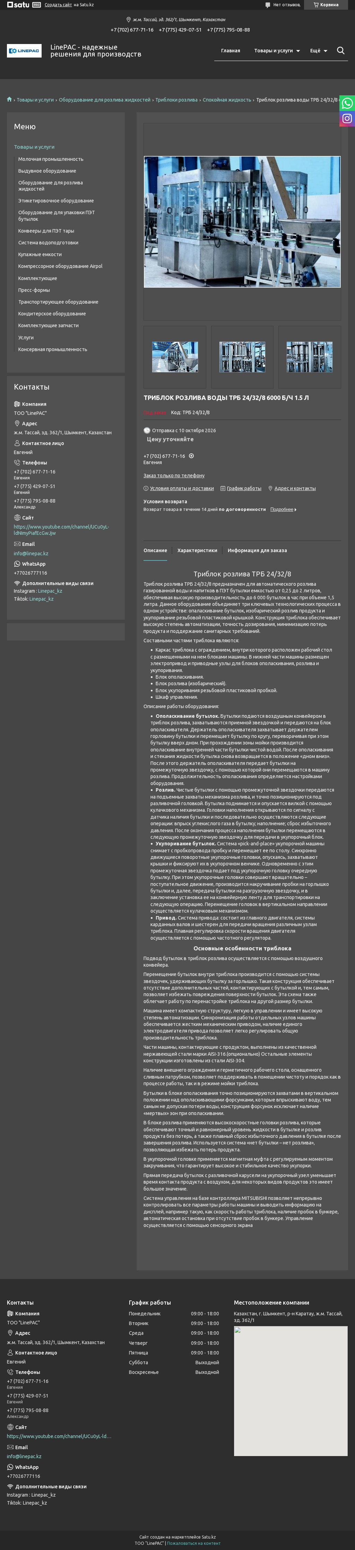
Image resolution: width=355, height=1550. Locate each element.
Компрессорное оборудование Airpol (60, 266)
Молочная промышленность (51, 159)
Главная (230, 50)
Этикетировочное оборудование (56, 200)
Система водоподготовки (48, 242)
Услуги (26, 337)
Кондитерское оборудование (52, 313)
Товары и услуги (273, 50)
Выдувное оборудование (47, 171)
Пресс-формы (34, 290)
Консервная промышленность (52, 349)
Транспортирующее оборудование (58, 302)
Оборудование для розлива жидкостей (104, 100)
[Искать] (339, 51)
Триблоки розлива (176, 100)
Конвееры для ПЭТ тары (46, 231)
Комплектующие (37, 278)
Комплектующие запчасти (48, 325)
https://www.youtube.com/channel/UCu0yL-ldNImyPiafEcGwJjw (61, 530)
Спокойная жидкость (227, 100)
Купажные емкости (40, 254)
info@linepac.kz (31, 553)
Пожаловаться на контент (194, 1543)
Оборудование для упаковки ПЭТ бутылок (56, 215)
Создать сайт (58, 4)
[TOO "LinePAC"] (24, 51)
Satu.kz (209, 1537)
